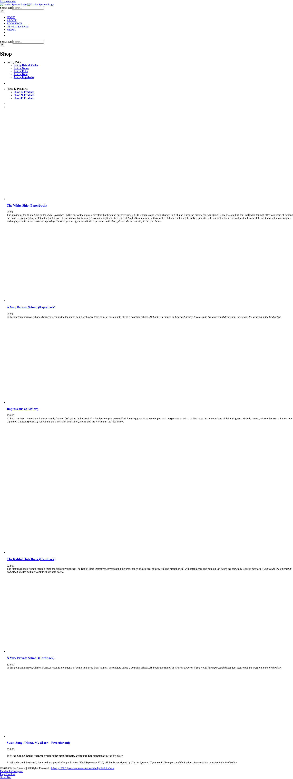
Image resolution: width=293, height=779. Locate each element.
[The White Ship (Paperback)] (41, 198)
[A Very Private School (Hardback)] (32, 651)
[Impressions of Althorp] (49, 402)
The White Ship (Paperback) (27, 205)
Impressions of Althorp (22, 409)
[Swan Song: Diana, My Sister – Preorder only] (29, 736)
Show (24, 91)
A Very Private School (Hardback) (30, 658)
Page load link (7, 774)
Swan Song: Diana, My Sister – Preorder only (39, 742)
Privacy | (56, 768)
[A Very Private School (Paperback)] (32, 300)
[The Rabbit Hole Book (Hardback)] (49, 552)
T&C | (64, 768)
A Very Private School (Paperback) (31, 307)
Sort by (26, 65)
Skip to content (8, 1)
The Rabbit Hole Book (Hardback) (31, 559)
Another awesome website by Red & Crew (91, 768)
